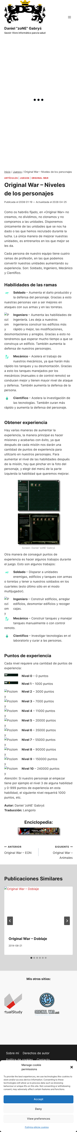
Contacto (43, 1059)
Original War (40, 178)
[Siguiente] (67, 921)
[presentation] (38, 909)
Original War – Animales (63, 852)
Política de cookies (19, 1059)
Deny (38, 1109)
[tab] (31, 958)
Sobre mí (12, 1053)
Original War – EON (18, 850)
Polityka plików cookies (37, 1127)
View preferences (38, 1118)
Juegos (24, 178)
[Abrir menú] (69, 17)
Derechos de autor (36, 1053)
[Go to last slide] (10, 921)
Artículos (11, 178)
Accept (38, 1099)
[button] (71, 1067)
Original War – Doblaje (28, 939)
